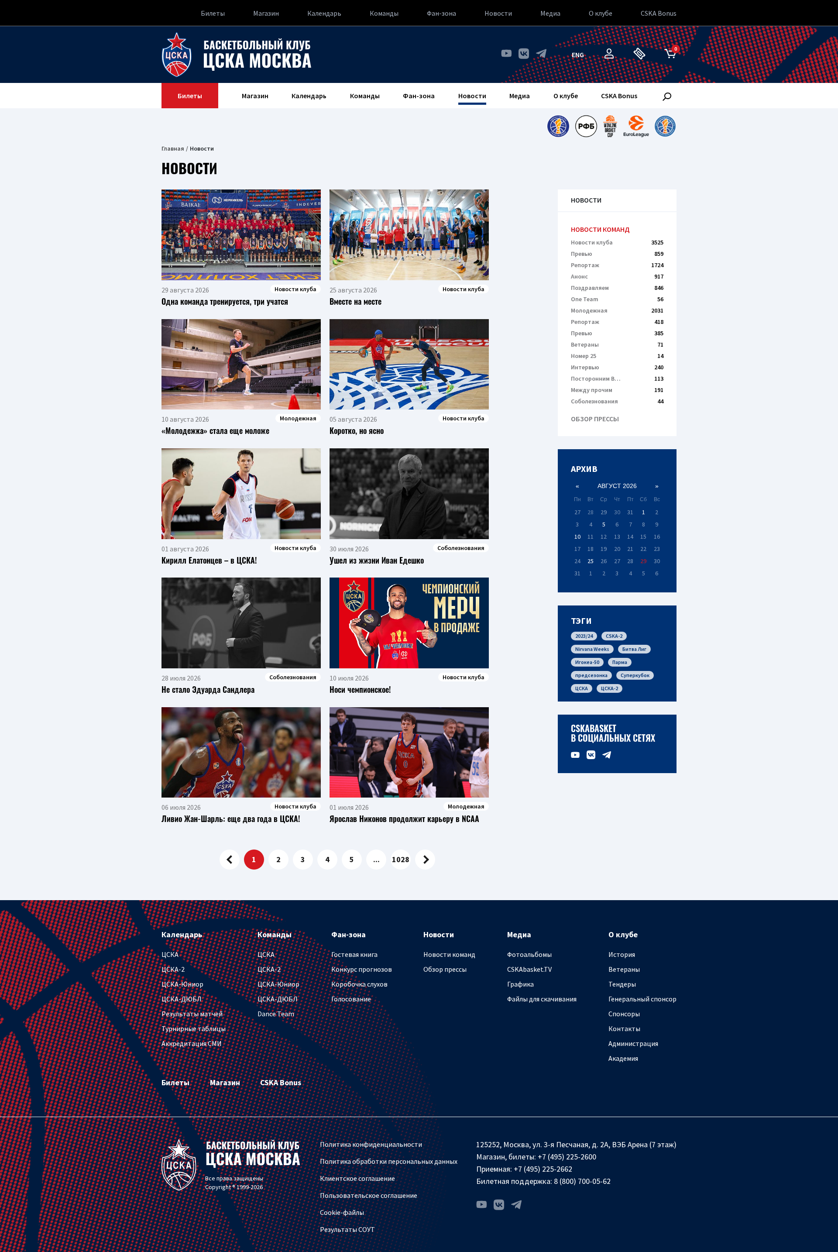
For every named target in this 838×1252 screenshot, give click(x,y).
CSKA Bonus (659, 13)
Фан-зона (441, 13)
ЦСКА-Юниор (182, 984)
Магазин (266, 13)
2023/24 (584, 636)
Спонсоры (624, 1013)
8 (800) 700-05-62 (582, 1181)
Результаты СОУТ (347, 1229)
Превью (617, 254)
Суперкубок (635, 675)
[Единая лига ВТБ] (558, 126)
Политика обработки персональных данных (388, 1161)
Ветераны (617, 344)
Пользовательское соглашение (368, 1195)
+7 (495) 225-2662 (543, 1169)
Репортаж (617, 265)
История (621, 954)
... (376, 859)
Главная (172, 148)
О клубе (600, 13)
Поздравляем (617, 288)
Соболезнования (617, 401)
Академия (623, 1058)
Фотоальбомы (529, 954)
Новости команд (600, 229)
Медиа (550, 13)
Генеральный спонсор (642, 998)
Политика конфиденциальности (371, 1144)
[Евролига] (636, 126)
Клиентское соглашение (357, 1178)
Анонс (617, 276)
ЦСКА (581, 688)
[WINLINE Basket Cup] (610, 126)
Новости (498, 13)
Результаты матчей (192, 1013)
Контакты (624, 1028)
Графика (520, 984)
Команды (384, 13)
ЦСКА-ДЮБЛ (181, 998)
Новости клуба (617, 242)
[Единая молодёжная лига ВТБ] (665, 126)
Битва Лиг (634, 649)
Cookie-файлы (342, 1212)
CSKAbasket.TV (529, 969)
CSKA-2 (614, 636)
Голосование (351, 998)
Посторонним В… (617, 378)
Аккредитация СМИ (191, 1043)
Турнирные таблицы (193, 1028)
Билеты (213, 13)
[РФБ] (586, 126)
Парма (619, 662)
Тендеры (622, 984)
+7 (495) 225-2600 (567, 1157)
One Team (617, 299)
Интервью (617, 367)
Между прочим (617, 390)
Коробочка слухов (359, 984)
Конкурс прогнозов (361, 969)
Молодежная (617, 310)
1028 (400, 859)
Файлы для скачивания (542, 998)
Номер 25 (617, 356)
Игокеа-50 (587, 662)
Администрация (633, 1043)
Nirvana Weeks (592, 649)
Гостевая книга (354, 954)
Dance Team (276, 1013)
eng (578, 54)
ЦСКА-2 (609, 688)
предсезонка (591, 675)
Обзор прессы (595, 419)
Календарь (324, 13)
